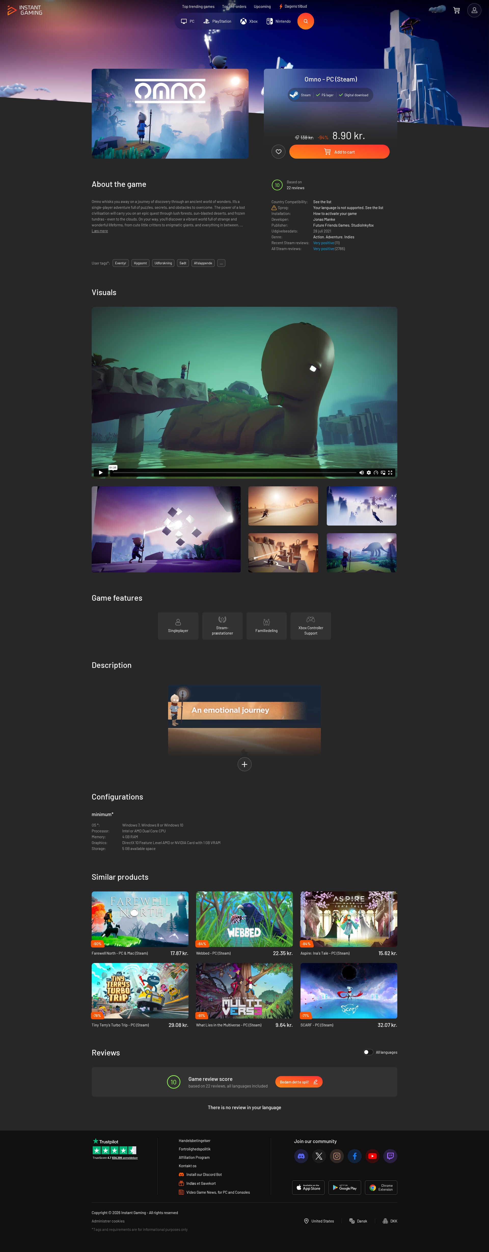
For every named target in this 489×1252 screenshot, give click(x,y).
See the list (322, 201)
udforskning (163, 263)
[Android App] (345, 1187)
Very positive (324, 242)
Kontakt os (187, 1165)
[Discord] (301, 1156)
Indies (349, 237)
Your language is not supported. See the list (348, 207)
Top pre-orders (234, 6)
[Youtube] (372, 1156)
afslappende (203, 263)
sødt (183, 263)
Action (318, 237)
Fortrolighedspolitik (195, 1149)
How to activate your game (335, 213)
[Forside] (25, 11)
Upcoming (262, 6)
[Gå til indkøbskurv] (456, 10)
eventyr (120, 263)
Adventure (334, 237)
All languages (386, 1052)
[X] (319, 1156)
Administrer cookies (108, 1221)
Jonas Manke (324, 219)
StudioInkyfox (362, 225)
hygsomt (140, 263)
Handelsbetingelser (194, 1140)
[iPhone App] (308, 1187)
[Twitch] (390, 1156)
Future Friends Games (331, 225)
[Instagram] (337, 1156)
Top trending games (198, 6)
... (221, 263)
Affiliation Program (194, 1157)
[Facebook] (355, 1156)
